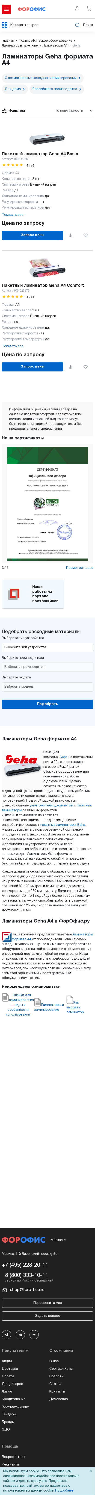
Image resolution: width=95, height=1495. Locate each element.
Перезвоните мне (47, 1303)
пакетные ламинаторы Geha (62, 824)
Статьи (55, 1384)
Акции (7, 1361)
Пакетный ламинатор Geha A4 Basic (40, 154)
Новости (56, 1376)
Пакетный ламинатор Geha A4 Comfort (43, 286)
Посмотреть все (79, 567)
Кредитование (13, 1399)
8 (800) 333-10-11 (26, 1275)
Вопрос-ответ (13, 1457)
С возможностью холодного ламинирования (41, 78)
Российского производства (55, 89)
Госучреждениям (15, 1406)
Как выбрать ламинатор (75, 1007)
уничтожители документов (51, 805)
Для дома (13, 89)
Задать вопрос (47, 1315)
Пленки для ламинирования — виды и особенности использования (20, 1005)
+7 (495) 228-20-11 (25, 1265)
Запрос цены (32, 235)
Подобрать (47, 704)
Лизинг (7, 1391)
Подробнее (64, 1490)
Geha (63, 757)
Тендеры (9, 1414)
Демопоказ (58, 1399)
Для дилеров (12, 1384)
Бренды (8, 1422)
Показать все (12, 214)
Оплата (8, 1376)
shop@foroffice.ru (27, 1290)
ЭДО (6, 1429)
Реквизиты (11, 1464)
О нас (54, 1361)
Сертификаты (61, 1368)
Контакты (57, 1391)
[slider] (13, 165)
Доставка (10, 1368)
